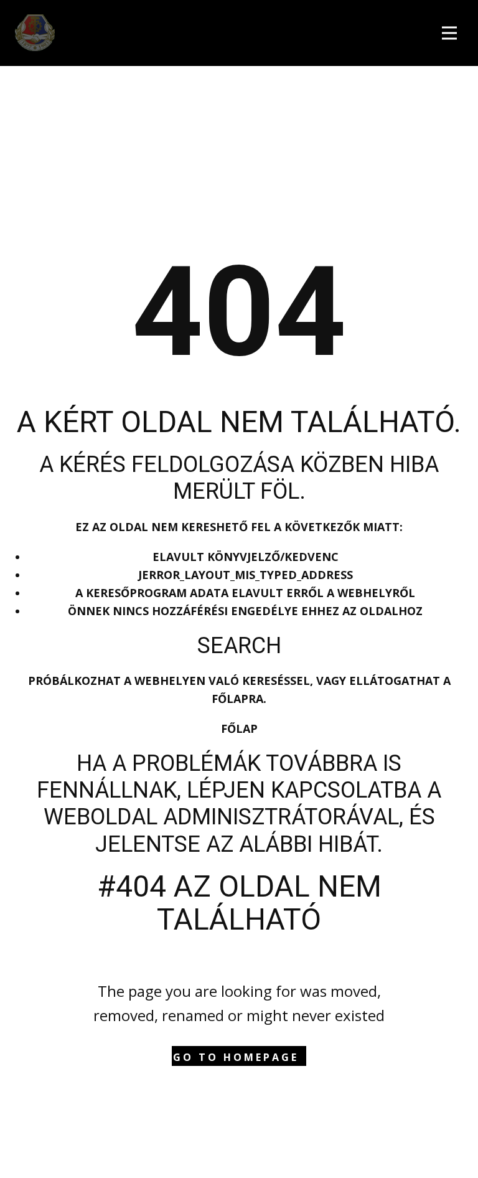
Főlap (239, 728)
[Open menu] (452, 31)
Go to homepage (236, 1057)
